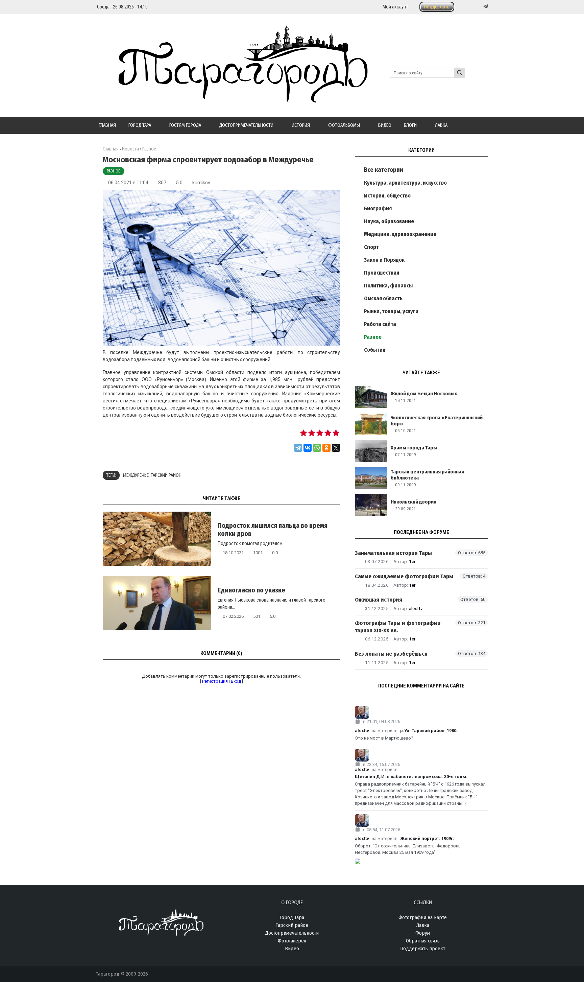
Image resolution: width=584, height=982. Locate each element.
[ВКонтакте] (307, 448)
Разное (113, 171)
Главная (111, 149)
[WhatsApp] (317, 448)
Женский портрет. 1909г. (427, 838)
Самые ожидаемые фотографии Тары (404, 576)
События (374, 350)
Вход (236, 681)
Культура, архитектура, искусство (405, 183)
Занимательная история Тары (393, 553)
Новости (130, 149)
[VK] (471, 6)
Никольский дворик (413, 502)
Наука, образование (389, 221)
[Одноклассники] (326, 448)
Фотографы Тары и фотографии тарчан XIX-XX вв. (398, 626)
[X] (336, 448)
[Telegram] (485, 6)
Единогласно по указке (251, 590)
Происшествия (381, 273)
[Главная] (232, 99)
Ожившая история (378, 599)
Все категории (383, 169)
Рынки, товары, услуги (391, 311)
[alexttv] (421, 712)
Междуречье (136, 475)
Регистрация (215, 681)
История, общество (387, 195)
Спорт (371, 247)
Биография (378, 208)
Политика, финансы (388, 285)
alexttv (416, 608)
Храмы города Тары (414, 448)
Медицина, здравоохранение (400, 234)
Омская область (383, 298)
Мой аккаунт (395, 6)
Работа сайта (380, 324)
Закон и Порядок (384, 260)
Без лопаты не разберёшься (391, 653)
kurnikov (201, 182)
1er (412, 561)
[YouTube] (478, 6)
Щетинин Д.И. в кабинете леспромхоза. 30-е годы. (411, 776)
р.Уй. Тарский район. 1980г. (430, 730)
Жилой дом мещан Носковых (424, 394)
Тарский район (166, 475)
